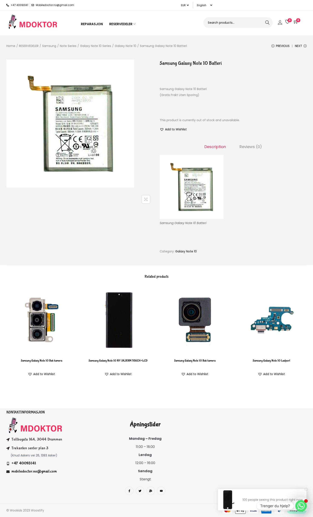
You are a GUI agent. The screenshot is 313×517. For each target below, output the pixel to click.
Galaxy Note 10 (125, 46)
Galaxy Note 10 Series (95, 46)
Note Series (68, 46)
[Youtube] (161, 490)
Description (215, 146)
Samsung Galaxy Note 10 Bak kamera (41, 360)
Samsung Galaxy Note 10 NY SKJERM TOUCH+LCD (118, 360)
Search (267, 22)
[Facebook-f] (129, 490)
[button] (173, 129)
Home (10, 46)
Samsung (49, 46)
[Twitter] (140, 490)
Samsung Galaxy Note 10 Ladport (271, 360)
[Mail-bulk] (150, 490)
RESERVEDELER (29, 46)
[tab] (215, 147)
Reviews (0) (251, 146)
